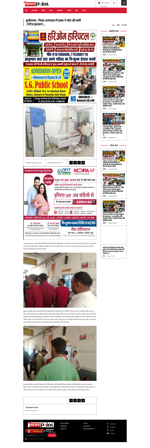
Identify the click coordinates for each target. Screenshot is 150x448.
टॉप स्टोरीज (124, 25)
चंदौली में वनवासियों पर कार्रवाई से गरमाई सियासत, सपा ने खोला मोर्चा (112, 50)
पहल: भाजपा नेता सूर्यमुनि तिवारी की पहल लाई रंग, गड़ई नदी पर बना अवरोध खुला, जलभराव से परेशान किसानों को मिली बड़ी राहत (113, 75)
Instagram (113, 427)
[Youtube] (107, 433)
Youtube (112, 433)
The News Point (32, 407)
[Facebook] (71, 162)
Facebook (112, 424)
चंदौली (118, 25)
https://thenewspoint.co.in (32, 410)
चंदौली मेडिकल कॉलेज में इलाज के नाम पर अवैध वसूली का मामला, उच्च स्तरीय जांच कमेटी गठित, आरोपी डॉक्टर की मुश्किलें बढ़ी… (114, 102)
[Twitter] (75, 162)
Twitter (112, 430)
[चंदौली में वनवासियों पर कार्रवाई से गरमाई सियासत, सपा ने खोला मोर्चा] (114, 41)
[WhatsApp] (83, 162)
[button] (114, 3)
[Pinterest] (79, 162)
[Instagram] (107, 427)
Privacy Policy (41, 438)
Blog (113, 25)
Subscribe (52, 435)
